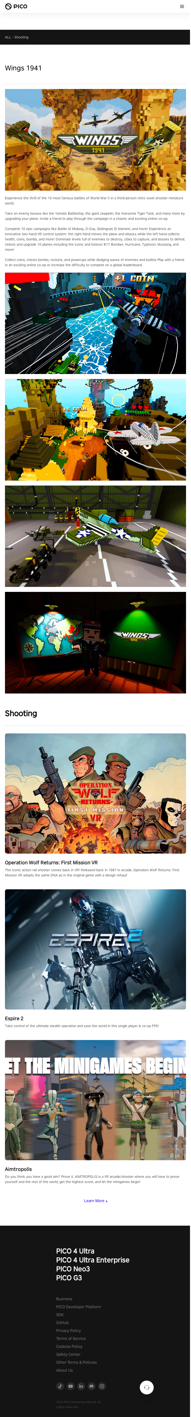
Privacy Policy (68, 1330)
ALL (8, 37)
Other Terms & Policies (76, 1362)
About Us (64, 1370)
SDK (60, 1314)
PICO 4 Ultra (75, 1250)
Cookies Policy (69, 1346)
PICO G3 (69, 1277)
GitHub (62, 1322)
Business (64, 1298)
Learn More (94, 1200)
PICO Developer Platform (78, 1306)
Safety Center (68, 1354)
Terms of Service (71, 1338)
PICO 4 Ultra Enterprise (93, 1259)
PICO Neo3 (73, 1268)
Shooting (21, 37)
